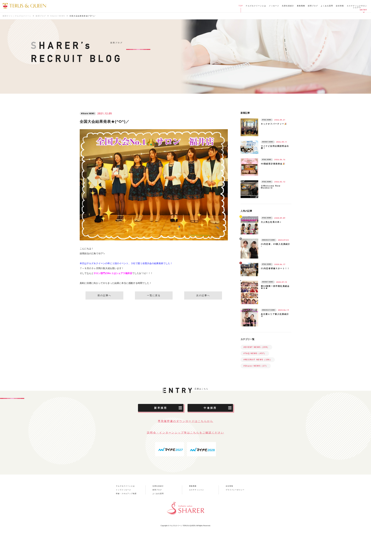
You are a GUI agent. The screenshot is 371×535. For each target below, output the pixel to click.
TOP (241, 6)
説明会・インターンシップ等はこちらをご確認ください (185, 432)
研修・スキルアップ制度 (126, 493)
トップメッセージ (123, 490)
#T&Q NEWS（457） (254, 353)
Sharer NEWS (57, 16)
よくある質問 (327, 6)
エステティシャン (196, 490)
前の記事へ (104, 295)
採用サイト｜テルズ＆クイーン (17, 16)
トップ (240, 7)
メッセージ (274, 6)
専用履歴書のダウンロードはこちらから (185, 421)
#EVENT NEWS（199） (256, 347)
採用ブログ (313, 6)
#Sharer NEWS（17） (255, 366)
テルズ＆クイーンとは (256, 6)
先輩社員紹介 (288, 6)
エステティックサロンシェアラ (357, 7)
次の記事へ (203, 295)
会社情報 (340, 6)
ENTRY (363, 10)
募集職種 (301, 6)
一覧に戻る (154, 295)
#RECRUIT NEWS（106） (257, 360)
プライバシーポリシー (235, 490)
